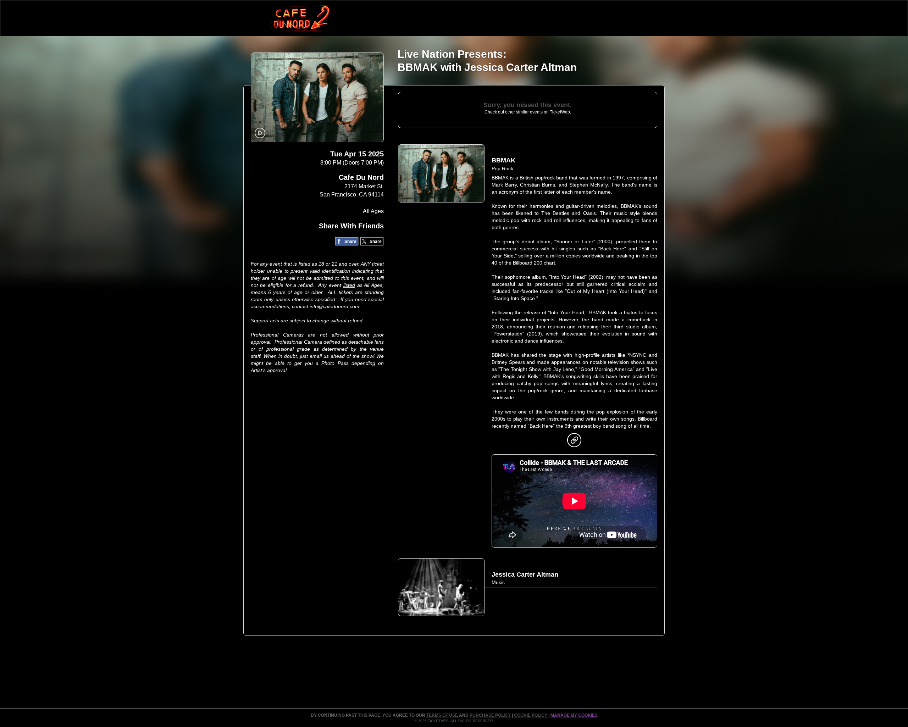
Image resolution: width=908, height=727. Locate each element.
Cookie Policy (531, 715)
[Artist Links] (574, 442)
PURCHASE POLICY (491, 715)
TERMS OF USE (442, 715)
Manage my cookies (574, 715)
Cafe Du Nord (361, 177)
